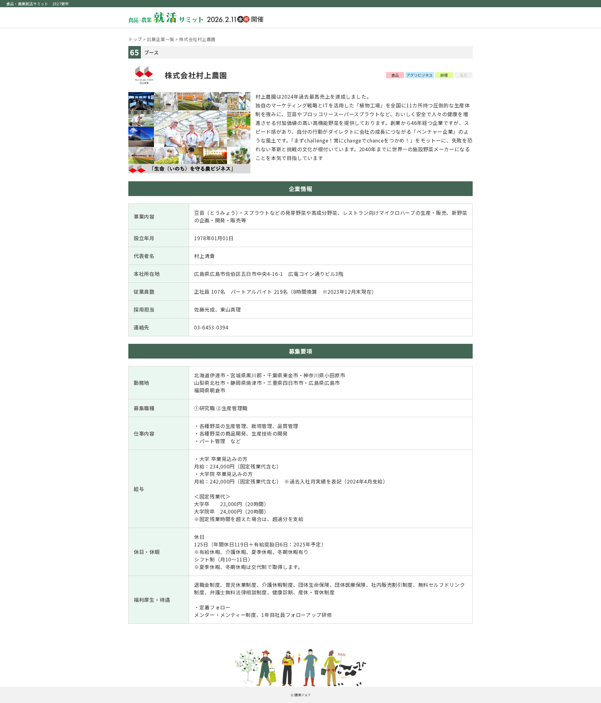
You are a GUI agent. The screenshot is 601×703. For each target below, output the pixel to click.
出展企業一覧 (160, 39)
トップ (135, 39)
